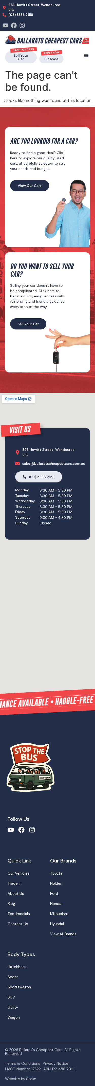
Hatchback (17, 966)
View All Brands (63, 934)
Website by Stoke (20, 1078)
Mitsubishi (59, 913)
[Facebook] (14, 25)
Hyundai (57, 923)
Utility (13, 1007)
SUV (11, 997)
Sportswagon (19, 987)
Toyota (56, 873)
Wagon (14, 1017)
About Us (16, 893)
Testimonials (19, 913)
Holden (56, 883)
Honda (55, 903)
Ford (54, 893)
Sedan (13, 977)
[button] (86, 55)
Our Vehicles (19, 873)
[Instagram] (22, 25)
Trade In (15, 883)
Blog (11, 903)
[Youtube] (5, 25)
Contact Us (18, 923)
